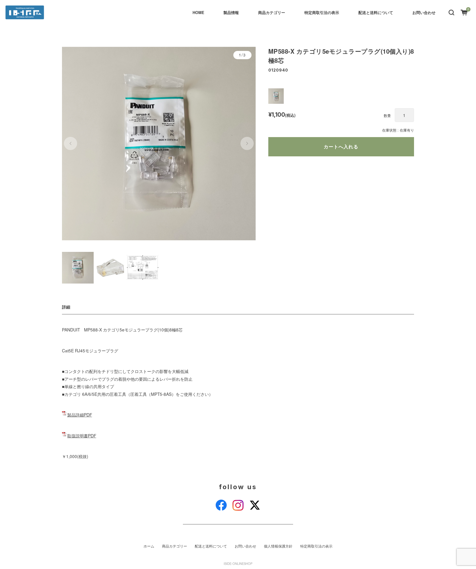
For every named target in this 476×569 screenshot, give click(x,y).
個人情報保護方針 (278, 546)
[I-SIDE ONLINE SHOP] (25, 12)
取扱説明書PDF (81, 435)
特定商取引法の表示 (321, 12)
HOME (198, 12)
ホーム (149, 546)
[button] (451, 12)
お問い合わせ (424, 12)
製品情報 (231, 12)
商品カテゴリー (271, 12)
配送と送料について (375, 12)
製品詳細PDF (79, 415)
